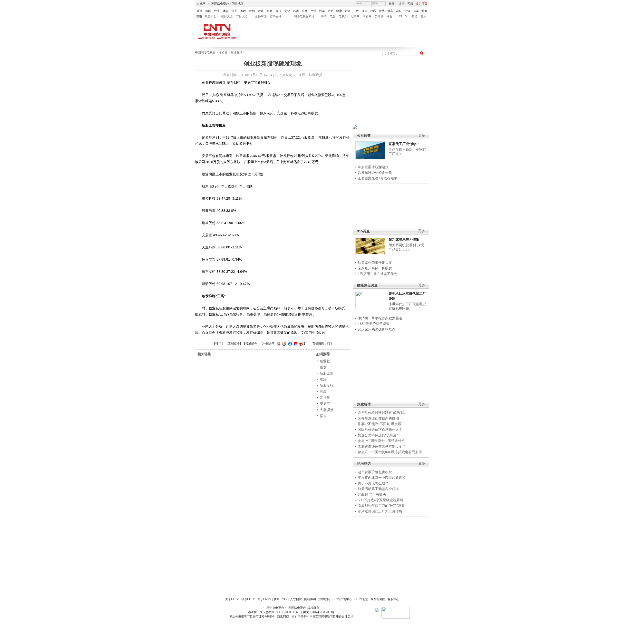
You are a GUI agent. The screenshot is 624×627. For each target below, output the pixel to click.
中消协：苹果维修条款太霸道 (380, 318)
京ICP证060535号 (287, 612)
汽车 (322, 11)
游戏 (424, 11)
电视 (199, 16)
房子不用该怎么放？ (373, 483)
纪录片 (355, 16)
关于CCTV (232, 599)
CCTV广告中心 (342, 599)
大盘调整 (326, 410)
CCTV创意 (361, 599)
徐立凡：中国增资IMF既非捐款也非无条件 (390, 452)
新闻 (208, 11)
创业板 (325, 361)
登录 (391, 4)
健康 (339, 11)
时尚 (348, 11)
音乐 (261, 11)
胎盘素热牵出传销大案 (375, 263)
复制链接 (234, 343)
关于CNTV (264, 599)
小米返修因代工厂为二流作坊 (380, 511)
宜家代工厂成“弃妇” (404, 144)
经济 (217, 11)
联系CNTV (281, 599)
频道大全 (210, 16)
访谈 (407, 11)
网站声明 (310, 599)
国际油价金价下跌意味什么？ (380, 429)
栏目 (424, 16)
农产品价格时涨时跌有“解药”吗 (381, 413)
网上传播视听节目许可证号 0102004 (252, 616)
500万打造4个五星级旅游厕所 (380, 500)
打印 (218, 343)
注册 (402, 4)
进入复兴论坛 (285, 75)
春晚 (243, 11)
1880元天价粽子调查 (374, 324)
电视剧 (343, 16)
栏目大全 (227, 16)
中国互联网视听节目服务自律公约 (331, 616)
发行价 (325, 398)
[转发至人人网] (289, 343)
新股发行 (326, 385)
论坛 (399, 11)
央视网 (201, 3)
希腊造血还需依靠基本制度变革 (382, 446)
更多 (421, 135)
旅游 (330, 11)
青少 (278, 11)
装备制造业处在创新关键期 (378, 418)
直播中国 (261, 16)
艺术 (296, 11)
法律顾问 (324, 599)
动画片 (367, 16)
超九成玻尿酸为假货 (404, 239)
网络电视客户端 (304, 16)
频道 (415, 16)
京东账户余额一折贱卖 (375, 268)
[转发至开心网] (277, 343)
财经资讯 (236, 52)
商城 (365, 11)
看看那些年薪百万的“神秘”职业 (381, 506)
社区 (373, 11)
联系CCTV (248, 599)
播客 (389, 16)
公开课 (379, 16)
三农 (356, 11)
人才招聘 (296, 599)
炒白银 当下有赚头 (372, 494)
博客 (390, 11)
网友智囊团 (377, 599)
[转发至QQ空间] (283, 343)
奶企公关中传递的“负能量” (378, 435)
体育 (226, 11)
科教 (270, 11)
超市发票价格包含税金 (375, 472)
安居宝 (325, 404)
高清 (324, 16)
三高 (323, 391)
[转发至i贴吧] (295, 343)
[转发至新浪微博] (300, 343)
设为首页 (421, 3)
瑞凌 (323, 379)
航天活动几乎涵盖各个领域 (378, 489)
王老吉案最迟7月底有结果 (377, 178)
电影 (333, 16)
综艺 (234, 11)
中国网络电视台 (218, 3)
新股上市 (326, 373)
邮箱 (416, 11)
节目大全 (242, 16)
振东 (323, 416)
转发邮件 (251, 343)
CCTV (403, 16)
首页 (199, 11)
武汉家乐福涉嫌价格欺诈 (376, 329)
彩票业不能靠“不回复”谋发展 (379, 424)
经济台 (223, 52)
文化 (287, 11)
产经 (313, 11)
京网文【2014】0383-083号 (317, 612)
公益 (305, 11)
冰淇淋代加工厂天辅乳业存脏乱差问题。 (407, 306)
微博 (382, 11)
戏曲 (252, 11)
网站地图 (238, 3)
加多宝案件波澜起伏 (373, 167)
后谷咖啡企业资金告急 (375, 173)
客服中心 (393, 599)
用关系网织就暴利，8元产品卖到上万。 (407, 247)
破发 (323, 367)
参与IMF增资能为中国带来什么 (381, 441)
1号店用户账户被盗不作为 (377, 274)
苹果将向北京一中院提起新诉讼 (382, 478)
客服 (410, 3)
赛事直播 (276, 16)
